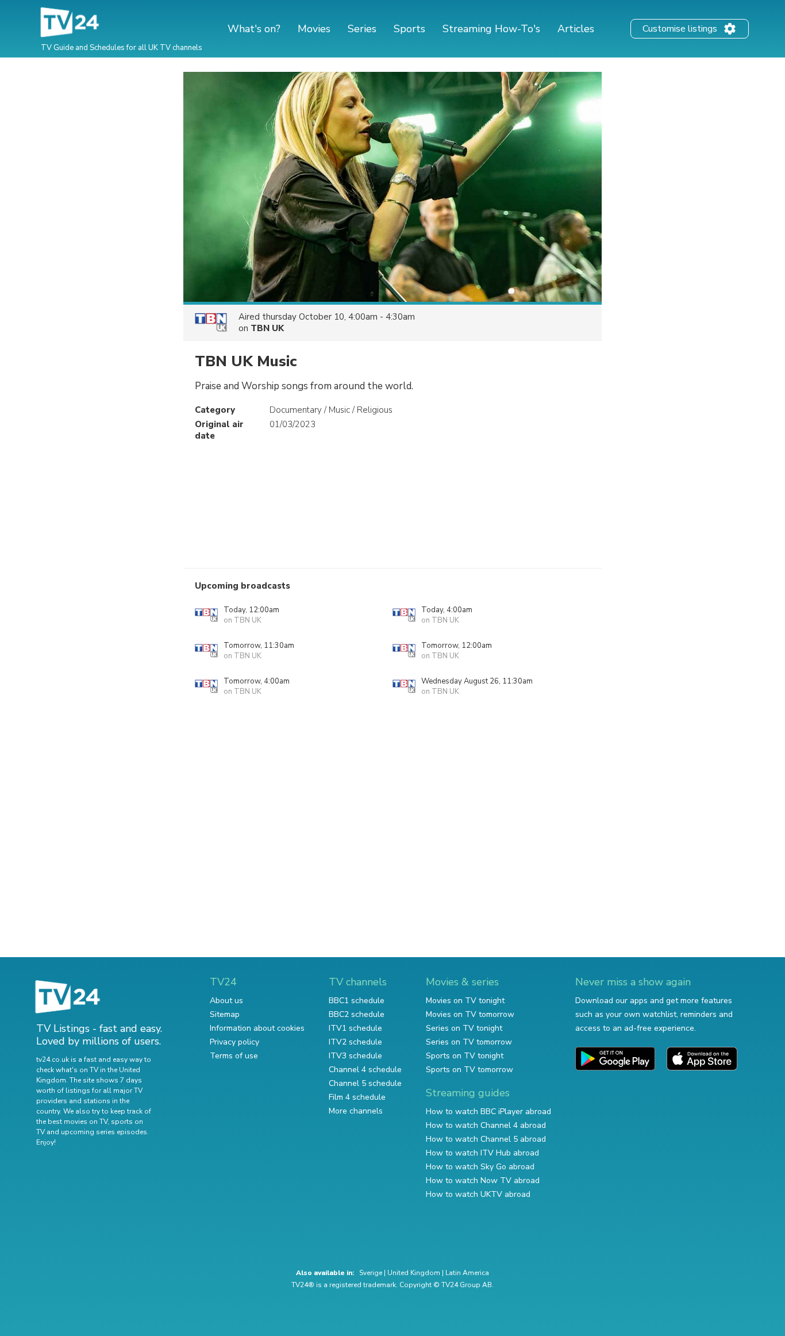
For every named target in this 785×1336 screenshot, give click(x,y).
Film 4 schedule (357, 1097)
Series (362, 29)
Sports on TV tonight (464, 1055)
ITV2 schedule (355, 1041)
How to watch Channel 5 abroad (486, 1139)
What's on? (254, 29)
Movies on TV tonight (465, 1000)
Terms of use (234, 1055)
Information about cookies (257, 1028)
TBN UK (267, 328)
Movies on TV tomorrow (470, 1014)
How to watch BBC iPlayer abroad (488, 1111)
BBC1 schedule (356, 1000)
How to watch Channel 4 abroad (486, 1125)
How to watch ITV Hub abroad (482, 1152)
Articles (575, 29)
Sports (409, 29)
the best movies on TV (71, 1121)
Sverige (370, 1272)
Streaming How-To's (491, 29)
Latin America (467, 1272)
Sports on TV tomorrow (469, 1069)
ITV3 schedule (355, 1055)
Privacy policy (234, 1041)
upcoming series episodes (104, 1132)
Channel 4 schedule (365, 1069)
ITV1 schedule (355, 1028)
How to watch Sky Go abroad (480, 1166)
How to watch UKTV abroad (478, 1194)
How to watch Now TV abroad (483, 1180)
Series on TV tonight (464, 1028)
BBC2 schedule (356, 1014)
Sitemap (225, 1014)
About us (226, 1000)
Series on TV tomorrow (469, 1041)
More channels (356, 1110)
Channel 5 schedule (365, 1083)
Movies (314, 29)
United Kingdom (413, 1272)
